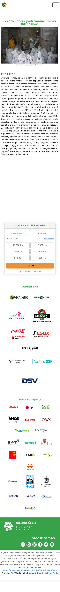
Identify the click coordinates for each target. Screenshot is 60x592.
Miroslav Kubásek (34, 573)
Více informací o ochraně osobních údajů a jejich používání (30, 570)
